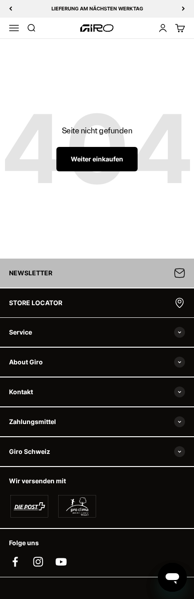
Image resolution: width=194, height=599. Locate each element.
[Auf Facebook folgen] (15, 562)
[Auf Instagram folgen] (38, 562)
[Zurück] (10, 9)
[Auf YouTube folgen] (61, 562)
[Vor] (183, 9)
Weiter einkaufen (97, 159)
